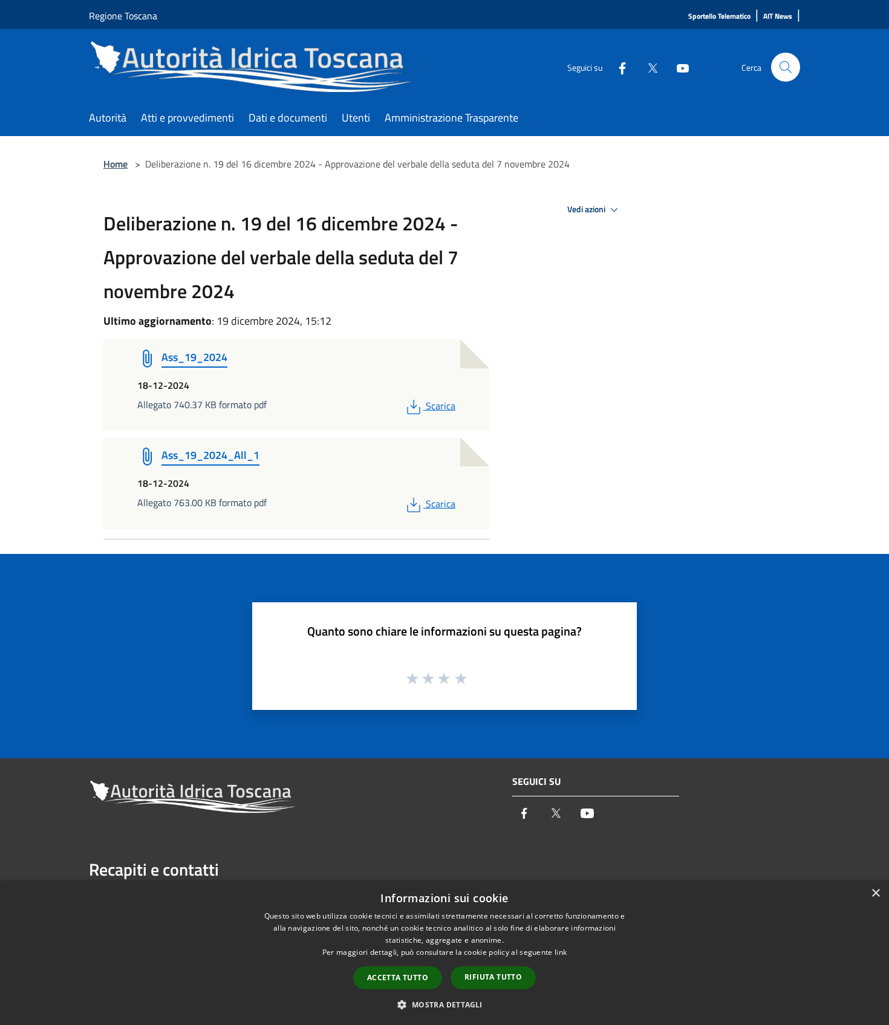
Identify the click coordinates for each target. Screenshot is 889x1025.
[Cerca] (785, 67)
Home (115, 164)
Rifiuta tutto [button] (493, 977)
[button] (444, 1004)
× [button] (875, 893)
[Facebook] (617, 67)
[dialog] (444, 952)
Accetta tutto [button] (397, 977)
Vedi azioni (587, 209)
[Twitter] (648, 67)
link (561, 952)
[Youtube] (678, 67)
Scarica (440, 406)
